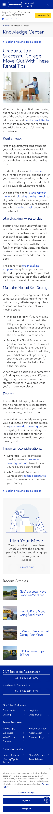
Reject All (26, 800)
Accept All (26, 808)
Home (6, 25)
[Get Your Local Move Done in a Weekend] (10, 593)
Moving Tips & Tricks (10, 761)
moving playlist (25, 207)
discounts (35, 171)
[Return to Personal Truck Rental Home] (15, 4)
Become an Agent (38, 728)
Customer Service (15, 685)
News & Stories (36, 755)
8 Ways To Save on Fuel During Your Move (34, 633)
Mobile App (9, 728)
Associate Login (37, 737)
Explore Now (27, 566)
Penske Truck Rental (37, 120)
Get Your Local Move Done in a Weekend (33, 593)
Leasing (7, 714)
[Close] (49, 769)
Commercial (9, 710)
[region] (26, 789)
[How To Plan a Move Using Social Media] (10, 612)
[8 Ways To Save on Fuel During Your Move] (10, 632)
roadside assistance (34, 475)
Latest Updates (11, 755)
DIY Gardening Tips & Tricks (32, 652)
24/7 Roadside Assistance (20, 671)
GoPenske (8, 732)
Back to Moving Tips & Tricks (23, 41)
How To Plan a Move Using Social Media (32, 613)
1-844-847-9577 (29, 691)
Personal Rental (29, 4)
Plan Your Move (26, 540)
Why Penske (9, 737)
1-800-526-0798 (29, 677)
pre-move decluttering (23, 426)
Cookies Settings (26, 792)
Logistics (33, 710)
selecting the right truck (31, 196)
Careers (7, 741)
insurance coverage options (23, 461)
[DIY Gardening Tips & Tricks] (10, 652)
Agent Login (35, 732)
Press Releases (36, 759)
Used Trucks (35, 714)
